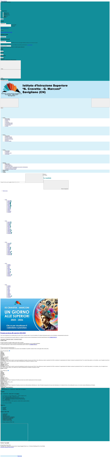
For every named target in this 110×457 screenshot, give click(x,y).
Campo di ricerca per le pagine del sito (7, 182)
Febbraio (9, 201)
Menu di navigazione (64, 188)
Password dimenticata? (4, 28)
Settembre (9, 208)
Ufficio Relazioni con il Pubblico (9, 416)
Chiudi (2, 51)
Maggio (9, 204)
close (2, 107)
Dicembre (9, 212)
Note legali (5, 414)
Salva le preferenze (9, 387)
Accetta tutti (18, 339)
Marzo (9, 202)
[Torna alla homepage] (55, 89)
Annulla (2, 80)
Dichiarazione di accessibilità (8, 417)
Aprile (9, 203)
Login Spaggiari (29, 44)
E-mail (12, 42)
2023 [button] (6, 263)
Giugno (9, 205)
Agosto (9, 207)
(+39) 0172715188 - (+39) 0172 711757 (11, 396)
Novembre (9, 211)
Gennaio (9, 200)
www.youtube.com (4, 370)
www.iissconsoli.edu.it (4, 350)
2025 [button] (6, 220)
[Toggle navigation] (9, 102)
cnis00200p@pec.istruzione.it (15, 398)
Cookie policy (5, 413)
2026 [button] (6, 199)
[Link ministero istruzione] (5, 1)
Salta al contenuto (3, 0)
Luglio (8, 206)
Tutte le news (5, 190)
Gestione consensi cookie (7, 420)
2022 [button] (6, 284)
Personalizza (3, 339)
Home (44, 174)
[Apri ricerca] (100, 102)
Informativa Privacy (6, 415)
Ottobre (9, 231)
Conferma (6, 80)
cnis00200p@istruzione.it (14, 397)
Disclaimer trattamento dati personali (7, 447)
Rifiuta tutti (9, 339)
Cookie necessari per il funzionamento (7, 347)
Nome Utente (13, 24)
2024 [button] (6, 242)
